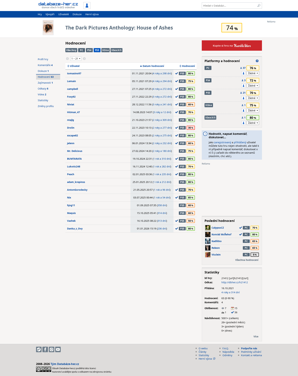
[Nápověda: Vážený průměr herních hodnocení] (257, 61)
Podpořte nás (249, 348)
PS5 (97, 50)
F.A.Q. (225, 348)
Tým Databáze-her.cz (65, 364)
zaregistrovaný (222, 142)
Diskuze (77, 14)
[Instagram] (51, 349)
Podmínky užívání (251, 351)
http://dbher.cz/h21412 (234, 282)
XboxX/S (116, 50)
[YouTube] (58, 349)
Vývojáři (50, 14)
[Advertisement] (281, 74)
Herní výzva (92, 14)
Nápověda (228, 351)
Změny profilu (46, 106)
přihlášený (240, 142)
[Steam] (39, 349)
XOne (105, 50)
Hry (40, 14)
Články (202, 351)
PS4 (89, 50)
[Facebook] (45, 349)
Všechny (71, 50)
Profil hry (43, 59)
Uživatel (75, 66)
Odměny (227, 355)
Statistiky (43, 100)
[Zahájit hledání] (259, 5)
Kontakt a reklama (251, 355)
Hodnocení (188, 66)
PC (81, 50)
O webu (203, 348)
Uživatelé (63, 14)
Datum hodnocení (153, 66)
